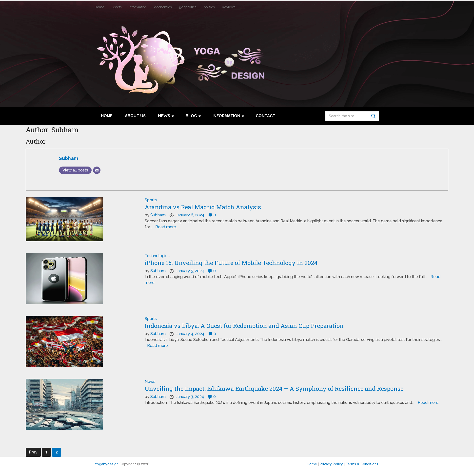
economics (163, 7)
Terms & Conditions (362, 464)
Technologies (157, 255)
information (138, 7)
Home (99, 7)
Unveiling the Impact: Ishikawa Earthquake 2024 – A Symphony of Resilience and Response (274, 389)
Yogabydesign (106, 464)
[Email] (96, 170)
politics (209, 7)
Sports (116, 7)
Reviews (228, 7)
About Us (135, 115)
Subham (68, 158)
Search (374, 116)
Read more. (166, 227)
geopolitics (187, 7)
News (164, 115)
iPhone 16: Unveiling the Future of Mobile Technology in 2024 (231, 263)
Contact (265, 115)
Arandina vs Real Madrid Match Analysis (203, 207)
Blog (191, 115)
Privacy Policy (331, 464)
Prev (33, 452)
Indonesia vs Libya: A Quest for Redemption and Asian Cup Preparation (244, 326)
